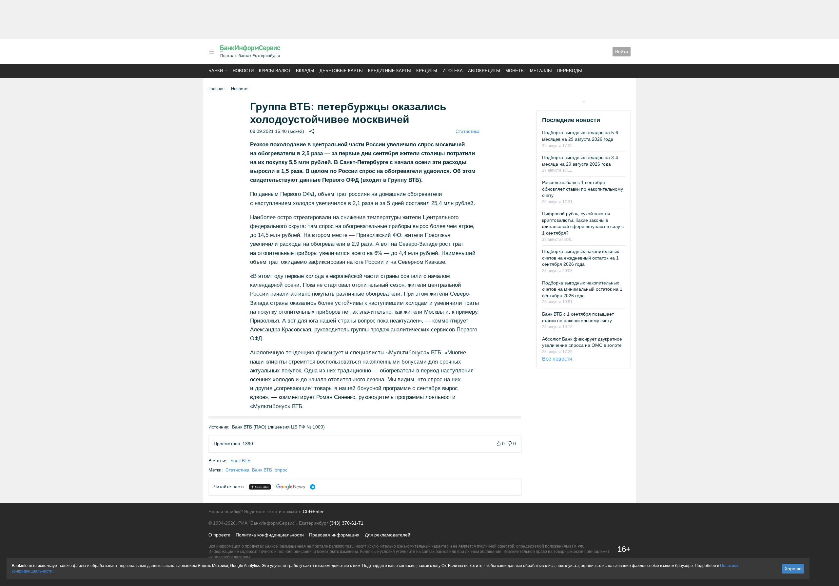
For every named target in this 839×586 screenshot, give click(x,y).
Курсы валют (275, 70)
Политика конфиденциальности (270, 534)
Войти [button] (621, 51)
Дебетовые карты (341, 70)
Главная (216, 88)
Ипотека (452, 70)
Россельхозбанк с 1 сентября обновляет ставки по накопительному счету (582, 189)
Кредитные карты (389, 70)
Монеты (515, 70)
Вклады (305, 70)
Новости (243, 70)
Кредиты (426, 70)
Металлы (541, 70)
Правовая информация (334, 534)
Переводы (569, 70)
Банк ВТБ (240, 460)
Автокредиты (484, 70)
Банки (215, 70)
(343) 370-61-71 (346, 523)
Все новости (557, 359)
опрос (281, 469)
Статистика (467, 131)
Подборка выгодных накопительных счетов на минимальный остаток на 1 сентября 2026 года (582, 289)
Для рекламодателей (387, 534)
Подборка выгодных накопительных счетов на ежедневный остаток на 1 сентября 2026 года (580, 258)
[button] (211, 51)
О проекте (219, 534)
